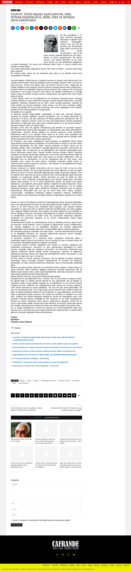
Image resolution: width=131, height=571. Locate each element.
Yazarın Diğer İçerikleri (52, 417)
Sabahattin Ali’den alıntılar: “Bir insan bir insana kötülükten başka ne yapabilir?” (66, 409)
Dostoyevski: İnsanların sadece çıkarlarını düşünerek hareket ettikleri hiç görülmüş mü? (44, 351)
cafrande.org (16, 23)
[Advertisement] (26, 46)
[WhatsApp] (27, 28)
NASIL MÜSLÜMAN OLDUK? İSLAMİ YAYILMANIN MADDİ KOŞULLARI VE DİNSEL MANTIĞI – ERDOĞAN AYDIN (70, 465)
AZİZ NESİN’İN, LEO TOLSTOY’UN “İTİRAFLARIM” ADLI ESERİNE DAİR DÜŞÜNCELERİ (44, 355)
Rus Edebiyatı (75, 380)
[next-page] (15, 471)
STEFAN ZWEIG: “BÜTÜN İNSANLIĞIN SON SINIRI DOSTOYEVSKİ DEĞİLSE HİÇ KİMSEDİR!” (46, 465)
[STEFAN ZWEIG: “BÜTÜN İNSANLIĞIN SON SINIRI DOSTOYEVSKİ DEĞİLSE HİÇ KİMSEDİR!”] (46, 453)
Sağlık (103, 2)
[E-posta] (41, 28)
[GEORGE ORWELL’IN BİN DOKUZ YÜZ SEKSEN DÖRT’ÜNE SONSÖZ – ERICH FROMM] (71, 430)
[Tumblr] (51, 28)
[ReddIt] (36, 28)
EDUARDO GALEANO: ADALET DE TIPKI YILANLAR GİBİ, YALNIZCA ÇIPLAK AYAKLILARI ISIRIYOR (45, 441)
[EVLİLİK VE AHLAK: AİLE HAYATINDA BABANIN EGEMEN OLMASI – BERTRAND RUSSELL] (22, 453)
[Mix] (60, 28)
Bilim (71, 2)
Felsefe (29, 2)
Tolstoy (14, 383)
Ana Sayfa (13, 7)
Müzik (111, 2)
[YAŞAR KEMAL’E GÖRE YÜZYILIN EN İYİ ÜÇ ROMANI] (22, 430)
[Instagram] (63, 555)
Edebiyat (19, 2)
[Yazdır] (46, 28)
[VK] (65, 28)
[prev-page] (12, 471)
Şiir (56, 2)
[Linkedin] (32, 28)
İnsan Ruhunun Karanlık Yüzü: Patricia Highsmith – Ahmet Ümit (36, 366)
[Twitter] (119, 2)
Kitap (63, 2)
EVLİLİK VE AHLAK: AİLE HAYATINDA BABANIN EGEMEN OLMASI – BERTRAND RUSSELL (22, 465)
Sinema (87, 2)
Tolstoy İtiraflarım (23, 383)
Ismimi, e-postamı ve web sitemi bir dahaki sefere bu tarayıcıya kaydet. (42, 520)
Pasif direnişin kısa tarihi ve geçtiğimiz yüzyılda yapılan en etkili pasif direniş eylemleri (26, 409)
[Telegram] (55, 28)
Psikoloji (40, 2)
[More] (79, 28)
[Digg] (69, 28)
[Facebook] (13, 28)
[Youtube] (123, 2)
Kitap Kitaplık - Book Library (49, 380)
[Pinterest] (22, 28)
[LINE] (74, 28)
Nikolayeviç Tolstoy (64, 380)
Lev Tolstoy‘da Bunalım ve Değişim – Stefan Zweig (31, 358)
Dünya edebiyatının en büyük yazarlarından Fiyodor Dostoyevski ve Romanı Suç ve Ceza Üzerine (47, 347)
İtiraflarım (36, 380)
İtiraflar (29, 380)
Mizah (78, 2)
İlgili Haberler (38, 417)
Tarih (95, 2)
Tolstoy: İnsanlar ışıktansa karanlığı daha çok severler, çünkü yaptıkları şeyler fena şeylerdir (45, 344)
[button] (128, 2)
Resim (49, 2)
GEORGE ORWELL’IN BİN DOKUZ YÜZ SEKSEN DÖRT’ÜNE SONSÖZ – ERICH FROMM (71, 441)
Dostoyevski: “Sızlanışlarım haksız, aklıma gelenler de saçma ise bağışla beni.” (41, 362)
